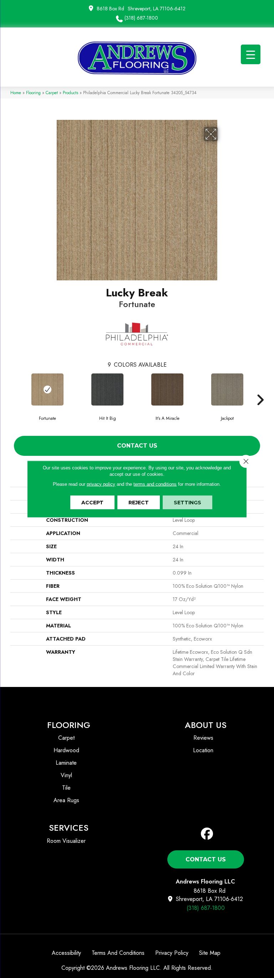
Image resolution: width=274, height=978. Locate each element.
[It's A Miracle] (167, 389)
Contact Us (137, 445)
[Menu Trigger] (250, 54)
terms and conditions (155, 484)
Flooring (33, 93)
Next (260, 389)
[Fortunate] (47, 389)
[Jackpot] (227, 389)
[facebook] (207, 834)
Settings (187, 502)
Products (70, 93)
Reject (138, 502)
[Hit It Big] (107, 389)
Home (15, 93)
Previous (14, 389)
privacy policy (101, 484)
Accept (92, 502)
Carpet (52, 93)
